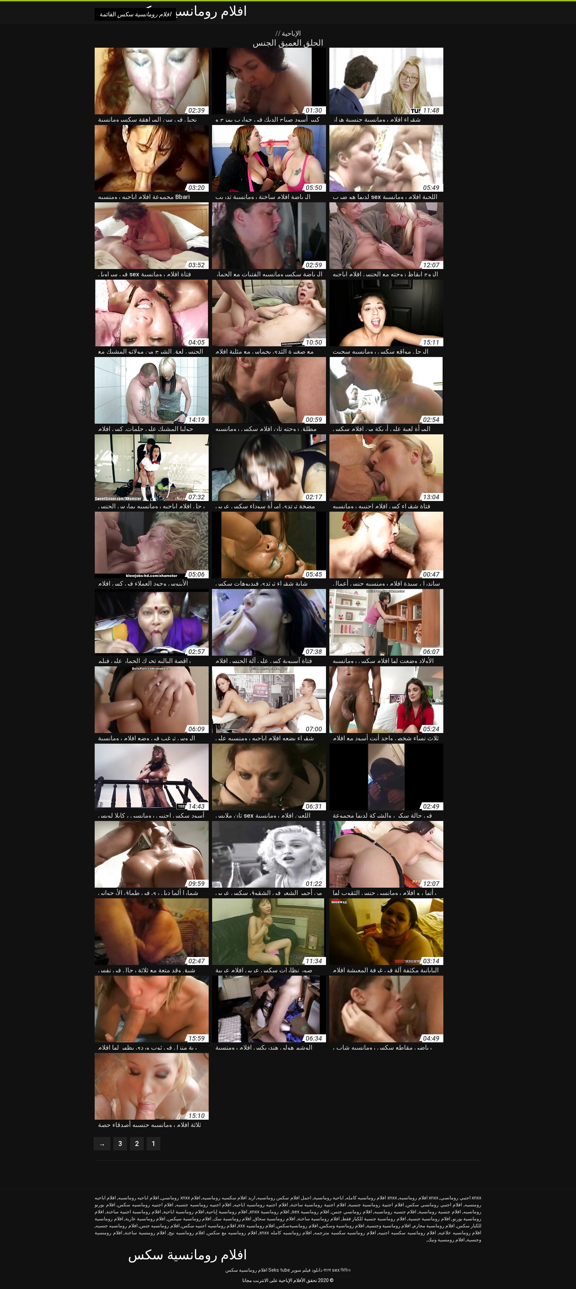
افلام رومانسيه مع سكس (232, 1232)
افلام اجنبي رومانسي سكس (434, 1204)
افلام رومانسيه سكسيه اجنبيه (407, 1232)
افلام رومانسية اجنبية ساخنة (133, 1211)
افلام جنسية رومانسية (440, 1211)
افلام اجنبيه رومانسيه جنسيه (203, 1204)
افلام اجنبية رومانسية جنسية (376, 1204)
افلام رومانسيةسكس (297, 1225)
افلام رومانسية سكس (246, 1270)
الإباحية (290, 33)
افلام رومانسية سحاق (274, 1218)
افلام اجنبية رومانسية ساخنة (318, 1204)
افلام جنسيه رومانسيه (395, 1211)
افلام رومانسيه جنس (160, 1225)
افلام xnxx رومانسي (180, 1197)
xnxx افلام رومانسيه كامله (371, 1197)
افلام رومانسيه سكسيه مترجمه (345, 1232)
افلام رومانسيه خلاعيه (460, 1232)
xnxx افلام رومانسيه (418, 1197)
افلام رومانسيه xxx (256, 1225)
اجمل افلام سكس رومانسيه (284, 1197)
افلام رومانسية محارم (434, 1225)
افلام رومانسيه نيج (187, 1232)
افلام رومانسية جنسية (429, 1218)
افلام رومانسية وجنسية (389, 1225)
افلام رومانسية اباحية (183, 1211)
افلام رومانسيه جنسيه (117, 1225)
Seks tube (279, 1270)
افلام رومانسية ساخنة (319, 1218)
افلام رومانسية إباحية (226, 1211)
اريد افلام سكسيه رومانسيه (228, 1197)
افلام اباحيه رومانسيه (138, 1197)
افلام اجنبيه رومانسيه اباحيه (261, 1204)
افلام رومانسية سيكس (189, 1218)
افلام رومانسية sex (310, 1211)
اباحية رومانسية (329, 1197)
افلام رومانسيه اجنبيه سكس (209, 1225)
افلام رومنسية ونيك (446, 1239)
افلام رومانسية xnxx (269, 1211)
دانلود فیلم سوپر (306, 1270)
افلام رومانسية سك (232, 1218)
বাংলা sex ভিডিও (337, 1270)
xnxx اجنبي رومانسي (460, 1197)
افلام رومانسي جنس (352, 1211)
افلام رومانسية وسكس (342, 1225)
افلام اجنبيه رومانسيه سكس (145, 1204)
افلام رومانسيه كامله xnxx (285, 1232)
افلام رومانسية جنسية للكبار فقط (374, 1218)
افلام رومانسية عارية (145, 1218)
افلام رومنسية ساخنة (145, 1232)
